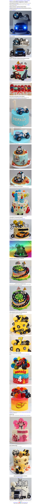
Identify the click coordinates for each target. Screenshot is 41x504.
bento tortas (19, 98)
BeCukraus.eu (11, 0)
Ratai (10, 59)
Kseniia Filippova (15, 502)
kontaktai (28, 4)
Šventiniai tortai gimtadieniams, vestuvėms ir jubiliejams (23, 0)
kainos (17, 4)
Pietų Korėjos (21, 415)
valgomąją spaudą (18, 8)
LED (10, 8)
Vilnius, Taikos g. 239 (25, 502)
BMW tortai (23, 218)
